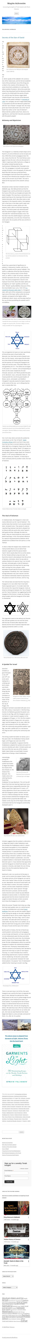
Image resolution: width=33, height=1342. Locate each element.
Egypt (6, 1302)
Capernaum (10, 1102)
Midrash (23, 1312)
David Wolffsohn (24, 1102)
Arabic (8, 1100)
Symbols (4, 1119)
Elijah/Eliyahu (12, 1302)
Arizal (12, 1100)
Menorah (4, 1110)
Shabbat (18, 1318)
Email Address (8, 1170)
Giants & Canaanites (7, 1142)
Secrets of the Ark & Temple (9, 1147)
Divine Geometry (6, 1104)
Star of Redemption (17, 1117)
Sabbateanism (10, 1112)
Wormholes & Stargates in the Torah (11, 1153)
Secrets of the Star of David (13, 37)
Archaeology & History (21, 1094)
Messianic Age (16, 1312)
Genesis (15, 1306)
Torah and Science (7, 1321)
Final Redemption (8, 1304)
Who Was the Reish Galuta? (9, 1144)
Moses (14, 1313)
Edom (3, 1302)
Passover (9, 1110)
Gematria (7, 1305)
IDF (23, 1106)
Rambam (26, 1315)
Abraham (6, 1298)
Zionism (19, 1121)
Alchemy (23, 1098)
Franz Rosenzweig (19, 1104)
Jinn (3, 1108)
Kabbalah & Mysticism (8, 1096)
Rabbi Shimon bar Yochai (15, 1315)
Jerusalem (9, 1308)
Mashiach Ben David (23, 1108)
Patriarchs (15, 1110)
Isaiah (22, 1306)
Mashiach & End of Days (20, 1096)
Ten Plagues (10, 1119)
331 (20, 1098)
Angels (25, 1298)
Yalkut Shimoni (16, 1321)
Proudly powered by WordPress (9, 1337)
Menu (16, 13)
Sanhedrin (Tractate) (23, 1317)
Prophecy (26, 1313)
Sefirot (25, 1112)
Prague (4, 1112)
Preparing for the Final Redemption (11, 1151)
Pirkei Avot (20, 1313)
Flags (12, 1104)
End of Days (22, 1302)
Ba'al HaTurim (11, 1300)
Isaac (19, 1306)
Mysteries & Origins (7, 1098)
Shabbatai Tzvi (6, 1115)
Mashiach (7, 1311)
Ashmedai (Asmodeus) (20, 1100)
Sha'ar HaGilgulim (12, 1318)
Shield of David (18, 1115)
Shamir (12, 1115)
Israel (28, 1106)
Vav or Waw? (5, 1149)
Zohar (24, 1320)
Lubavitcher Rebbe (21, 1309)
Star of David (8, 1117)
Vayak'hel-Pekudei (11, 1121)
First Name (7, 1176)
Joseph (14, 1308)
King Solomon (14, 1108)
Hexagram (18, 1106)
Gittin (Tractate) (11, 1106)
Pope (27, 1110)
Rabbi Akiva (5, 1315)
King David (7, 1108)
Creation (24, 1300)
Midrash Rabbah (7, 1313)
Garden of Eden (19, 1304)
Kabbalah (21, 1308)
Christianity (17, 1102)
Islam (25, 1106)
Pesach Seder (22, 1110)
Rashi (3, 1317)
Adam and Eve (17, 1298)
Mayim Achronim (16, 3)
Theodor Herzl (17, 1119)
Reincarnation (11, 1317)
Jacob (3, 1308)
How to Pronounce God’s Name (10, 1155)
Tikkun (23, 1319)
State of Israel (26, 1117)
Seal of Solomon (18, 1112)
